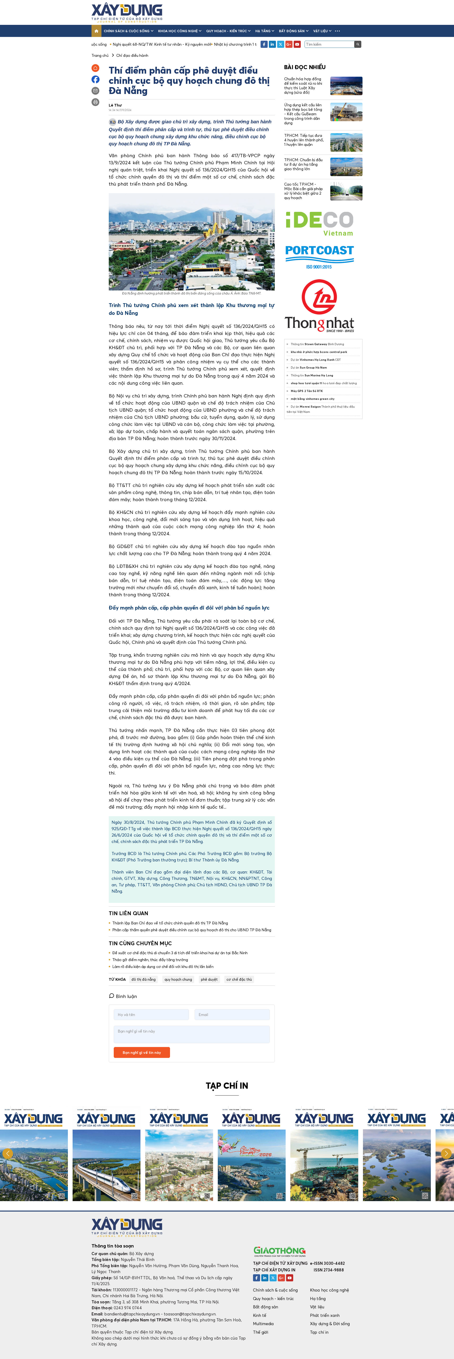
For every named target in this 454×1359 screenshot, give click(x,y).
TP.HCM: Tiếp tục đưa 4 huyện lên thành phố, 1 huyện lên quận (304, 140)
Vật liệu (320, 31)
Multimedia (263, 1323)
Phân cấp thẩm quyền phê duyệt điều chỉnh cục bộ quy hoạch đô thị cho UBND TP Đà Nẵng (191, 929)
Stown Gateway (316, 344)
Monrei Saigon (310, 406)
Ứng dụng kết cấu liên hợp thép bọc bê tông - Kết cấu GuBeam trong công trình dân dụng (303, 113)
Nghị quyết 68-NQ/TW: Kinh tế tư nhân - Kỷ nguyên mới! (106, 44)
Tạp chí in (319, 1332)
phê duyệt (209, 979)
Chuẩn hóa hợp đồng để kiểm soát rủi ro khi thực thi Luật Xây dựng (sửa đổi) (303, 85)
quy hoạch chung (178, 979)
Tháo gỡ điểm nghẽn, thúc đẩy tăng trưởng (150, 959)
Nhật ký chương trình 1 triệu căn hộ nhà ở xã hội (200, 44)
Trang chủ (100, 55)
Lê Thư (115, 105)
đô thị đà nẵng (143, 979)
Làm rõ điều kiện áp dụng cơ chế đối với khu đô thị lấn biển (163, 966)
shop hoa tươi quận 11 (306, 383)
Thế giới (260, 1332)
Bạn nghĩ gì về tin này (142, 1052)
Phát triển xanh (325, 1315)
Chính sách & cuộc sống (126, 31)
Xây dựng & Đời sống (330, 1323)
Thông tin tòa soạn (113, 1246)
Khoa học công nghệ (178, 31)
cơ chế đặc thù (239, 979)
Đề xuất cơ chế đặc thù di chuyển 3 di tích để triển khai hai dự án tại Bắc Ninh (180, 952)
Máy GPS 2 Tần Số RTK (307, 391)
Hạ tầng (262, 31)
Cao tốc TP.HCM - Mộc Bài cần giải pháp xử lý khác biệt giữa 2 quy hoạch (303, 191)
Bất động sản (292, 31)
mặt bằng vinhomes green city (312, 399)
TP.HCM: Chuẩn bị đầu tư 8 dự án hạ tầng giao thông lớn (303, 164)
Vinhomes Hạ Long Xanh (317, 359)
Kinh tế (259, 1315)
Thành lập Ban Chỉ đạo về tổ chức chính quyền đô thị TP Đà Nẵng (170, 923)
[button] (337, 31)
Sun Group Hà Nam (313, 367)
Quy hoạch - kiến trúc (226, 31)
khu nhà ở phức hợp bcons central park (319, 352)
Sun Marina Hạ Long (319, 375)
